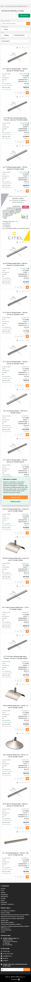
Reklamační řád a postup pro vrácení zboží (12, 916)
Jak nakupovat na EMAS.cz (8, 911)
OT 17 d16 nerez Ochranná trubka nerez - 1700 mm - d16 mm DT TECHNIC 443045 (15, 657)
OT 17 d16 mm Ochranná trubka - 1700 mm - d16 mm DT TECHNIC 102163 (15, 362)
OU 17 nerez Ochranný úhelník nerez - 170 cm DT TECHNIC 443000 (15, 608)
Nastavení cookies (16, 501)
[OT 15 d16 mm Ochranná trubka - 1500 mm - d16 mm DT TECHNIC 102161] (15, 301)
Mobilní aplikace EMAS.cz (7, 922)
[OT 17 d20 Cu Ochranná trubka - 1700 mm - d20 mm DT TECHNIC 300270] (15, 448)
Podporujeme (4, 894)
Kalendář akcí (4, 896)
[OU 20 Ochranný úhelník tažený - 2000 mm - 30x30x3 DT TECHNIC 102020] (15, 252)
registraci (8, 83)
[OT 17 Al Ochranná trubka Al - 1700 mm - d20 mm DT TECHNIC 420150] (15, 841)
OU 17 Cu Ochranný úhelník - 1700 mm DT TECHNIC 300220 (15, 412)
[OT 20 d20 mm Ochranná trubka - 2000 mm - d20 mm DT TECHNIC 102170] (15, 792)
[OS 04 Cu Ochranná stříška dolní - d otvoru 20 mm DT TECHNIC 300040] (15, 546)
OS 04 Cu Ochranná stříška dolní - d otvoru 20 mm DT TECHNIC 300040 (15, 559)
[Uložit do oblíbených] (22, 47)
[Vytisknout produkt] (17, 47)
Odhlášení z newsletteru (7, 904)
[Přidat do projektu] (25, 47)
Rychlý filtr (25, 15)
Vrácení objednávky (6, 930)
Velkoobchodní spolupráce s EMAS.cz (11, 924)
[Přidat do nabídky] (28, 47)
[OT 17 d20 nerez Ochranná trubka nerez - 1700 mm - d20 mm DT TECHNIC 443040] (15, 106)
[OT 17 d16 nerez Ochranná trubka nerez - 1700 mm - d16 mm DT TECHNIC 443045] (15, 645)
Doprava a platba (5, 912)
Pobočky (3, 898)
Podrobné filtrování (19, 35)
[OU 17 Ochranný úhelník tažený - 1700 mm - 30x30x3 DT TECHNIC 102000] (15, 155)
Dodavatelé (4, 902)
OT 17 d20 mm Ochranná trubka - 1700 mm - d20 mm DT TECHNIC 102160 (15, 70)
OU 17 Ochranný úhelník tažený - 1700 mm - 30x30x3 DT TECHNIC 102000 (15, 168)
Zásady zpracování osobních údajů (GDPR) (12, 918)
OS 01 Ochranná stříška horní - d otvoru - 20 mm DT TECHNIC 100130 (15, 756)
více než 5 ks (24, 268)
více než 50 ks (23, 123)
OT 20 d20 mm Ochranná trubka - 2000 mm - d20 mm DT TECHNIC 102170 (15, 805)
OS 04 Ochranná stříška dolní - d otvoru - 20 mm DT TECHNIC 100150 (15, 706)
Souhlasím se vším (16, 497)
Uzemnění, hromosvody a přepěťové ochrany (16, 6)
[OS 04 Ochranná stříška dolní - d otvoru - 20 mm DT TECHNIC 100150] (15, 694)
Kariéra (3, 900)
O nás (2, 890)
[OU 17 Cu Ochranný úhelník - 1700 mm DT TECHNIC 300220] (15, 399)
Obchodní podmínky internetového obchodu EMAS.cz (15, 914)
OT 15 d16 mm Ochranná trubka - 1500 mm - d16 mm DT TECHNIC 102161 (15, 313)
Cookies (3, 932)
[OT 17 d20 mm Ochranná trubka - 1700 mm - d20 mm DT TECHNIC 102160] (15, 57)
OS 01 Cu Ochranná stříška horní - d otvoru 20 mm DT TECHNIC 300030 (15, 510)
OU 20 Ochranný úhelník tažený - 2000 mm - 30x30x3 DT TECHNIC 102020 (15, 264)
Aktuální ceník (4, 920)
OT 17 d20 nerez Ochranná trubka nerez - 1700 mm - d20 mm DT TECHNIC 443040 (15, 119)
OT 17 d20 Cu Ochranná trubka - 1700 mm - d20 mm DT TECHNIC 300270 (15, 461)
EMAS (2, 6)
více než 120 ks (23, 74)
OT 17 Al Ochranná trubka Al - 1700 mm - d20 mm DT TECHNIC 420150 (15, 854)
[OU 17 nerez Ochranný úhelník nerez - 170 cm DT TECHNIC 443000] (15, 595)
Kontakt (3, 888)
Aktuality (3, 892)
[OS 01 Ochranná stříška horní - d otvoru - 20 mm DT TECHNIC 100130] (15, 743)
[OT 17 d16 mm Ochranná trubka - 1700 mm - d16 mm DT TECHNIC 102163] (15, 350)
